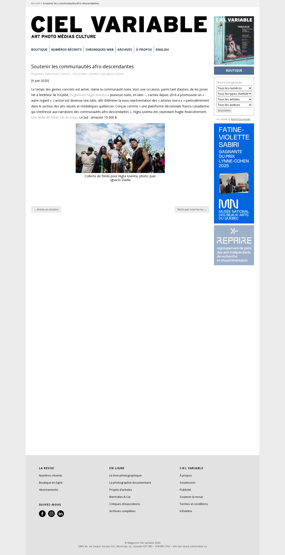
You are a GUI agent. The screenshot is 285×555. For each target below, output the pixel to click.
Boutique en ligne (51, 483)
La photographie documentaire (130, 483)
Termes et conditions (194, 504)
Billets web (51, 73)
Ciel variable (80, 73)
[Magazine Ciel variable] (120, 39)
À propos (186, 475)
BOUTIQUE (39, 49)
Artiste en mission (46, 209)
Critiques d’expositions (124, 504)
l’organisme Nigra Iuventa (88, 95)
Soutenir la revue (191, 497)
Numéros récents (50, 475)
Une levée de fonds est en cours (54, 117)
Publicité (185, 490)
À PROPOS (144, 49)
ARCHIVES (124, 49)
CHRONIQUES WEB (100, 49)
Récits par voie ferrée (192, 209)
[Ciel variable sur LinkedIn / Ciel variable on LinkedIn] (60, 516)
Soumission (187, 483)
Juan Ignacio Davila (112, 73)
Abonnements (48, 490)
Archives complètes (122, 511)
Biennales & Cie (119, 497)
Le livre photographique (125, 475)
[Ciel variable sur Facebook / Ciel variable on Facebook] (42, 516)
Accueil (35, 3)
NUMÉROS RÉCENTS (66, 49)
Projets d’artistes (120, 490)
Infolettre (186, 511)
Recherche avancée (240, 119)
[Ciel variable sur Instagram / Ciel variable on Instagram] (51, 516)
